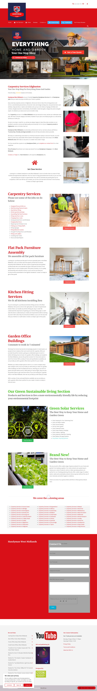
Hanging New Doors (16, 222)
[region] (18, 680)
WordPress (43, 688)
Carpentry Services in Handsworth (75, 522)
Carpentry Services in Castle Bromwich (21, 516)
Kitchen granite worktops (17, 212)
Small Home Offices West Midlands (17, 645)
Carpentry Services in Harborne (74, 520)
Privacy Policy (67, 644)
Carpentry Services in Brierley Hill (20, 512)
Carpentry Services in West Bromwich (76, 512)
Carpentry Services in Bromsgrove (20, 514)
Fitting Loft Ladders (16, 234)
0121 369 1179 (78, 4)
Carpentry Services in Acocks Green (20, 506)
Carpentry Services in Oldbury (46, 508)
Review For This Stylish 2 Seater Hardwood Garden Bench (19, 659)
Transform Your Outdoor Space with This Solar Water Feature (19, 649)
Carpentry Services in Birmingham (20, 510)
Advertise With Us (68, 650)
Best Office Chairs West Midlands (17, 639)
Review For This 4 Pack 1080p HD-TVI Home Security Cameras (20, 669)
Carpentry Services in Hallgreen (19, 526)
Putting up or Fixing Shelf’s (18, 226)
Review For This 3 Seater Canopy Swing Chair (20, 673)
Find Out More (69, 282)
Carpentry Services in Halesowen (19, 524)
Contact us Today (12, 155)
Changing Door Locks (16, 218)
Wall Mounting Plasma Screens (19, 208)
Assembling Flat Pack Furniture (19, 214)
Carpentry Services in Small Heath (48, 514)
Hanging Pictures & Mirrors (18, 206)
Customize (9, 685)
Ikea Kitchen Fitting (16, 210)
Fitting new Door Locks (17, 216)
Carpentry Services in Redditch (47, 512)
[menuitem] (10, 22)
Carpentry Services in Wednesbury (75, 510)
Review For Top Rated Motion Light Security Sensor (20, 664)
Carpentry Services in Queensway (47, 510)
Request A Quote (69, 228)
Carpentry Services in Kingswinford (48, 506)
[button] (86, 687)
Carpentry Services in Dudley (18, 520)
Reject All (19, 685)
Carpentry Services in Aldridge (19, 508)
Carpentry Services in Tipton (46, 524)
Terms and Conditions (69, 647)
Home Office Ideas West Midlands (17, 642)
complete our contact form (46, 143)
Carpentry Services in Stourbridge (48, 522)
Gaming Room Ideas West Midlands (17, 636)
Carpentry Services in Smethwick (47, 516)
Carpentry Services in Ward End (74, 508)
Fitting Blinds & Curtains (17, 230)
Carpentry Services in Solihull (46, 518)
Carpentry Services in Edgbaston (19, 522)
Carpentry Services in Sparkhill (47, 520)
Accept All (28, 685)
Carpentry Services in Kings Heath (75, 524)
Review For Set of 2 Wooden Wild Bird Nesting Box (20, 654)
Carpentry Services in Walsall (74, 506)
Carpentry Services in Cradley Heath (20, 518)
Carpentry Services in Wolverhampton (76, 516)
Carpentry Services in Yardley (74, 518)
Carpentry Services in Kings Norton (75, 526)
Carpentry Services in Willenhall (74, 514)
